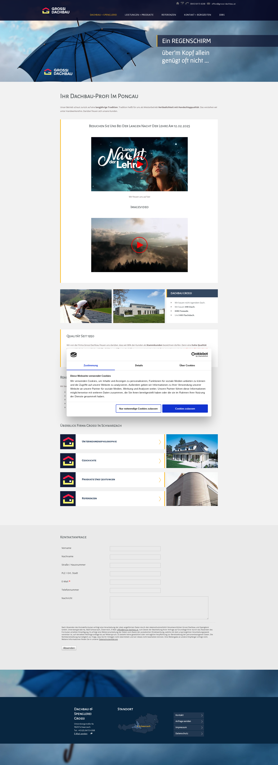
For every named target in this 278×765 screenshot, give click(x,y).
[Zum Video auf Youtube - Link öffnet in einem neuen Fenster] (139, 271)
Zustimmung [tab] (91, 365)
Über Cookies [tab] (187, 365)
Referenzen (89, 498)
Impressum (181, 727)
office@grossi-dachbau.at (224, 3)
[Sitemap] (183, 3)
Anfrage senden (183, 721)
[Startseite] (178, 3)
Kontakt (180, 715)
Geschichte (89, 460)
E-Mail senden (80, 733)
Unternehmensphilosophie (99, 441)
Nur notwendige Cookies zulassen (138, 408)
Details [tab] (139, 365)
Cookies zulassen (185, 408)
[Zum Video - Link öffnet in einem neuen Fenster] (139, 190)
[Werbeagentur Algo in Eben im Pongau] (89, 733)
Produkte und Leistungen (98, 479)
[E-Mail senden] (208, 3)
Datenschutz (182, 733)
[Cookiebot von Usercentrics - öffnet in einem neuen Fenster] (194, 354)
